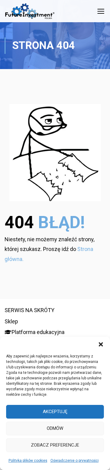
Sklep (11, 321)
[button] (101, 344)
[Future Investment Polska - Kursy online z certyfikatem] (30, 12)
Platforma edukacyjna (38, 332)
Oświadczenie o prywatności (74, 460)
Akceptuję (55, 411)
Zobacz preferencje (55, 445)
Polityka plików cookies (28, 460)
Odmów (55, 428)
